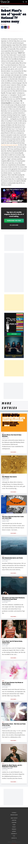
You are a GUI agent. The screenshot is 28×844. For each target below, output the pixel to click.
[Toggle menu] (26, 2)
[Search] (23, 1)
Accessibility (14, 833)
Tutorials (14, 812)
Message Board (14, 814)
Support (14, 831)
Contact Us (14, 838)
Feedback (14, 829)
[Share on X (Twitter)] (5, 27)
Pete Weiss (4, 24)
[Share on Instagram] (8, 27)
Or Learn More (14, 225)
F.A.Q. (14, 835)
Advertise (14, 820)
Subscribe (14, 822)
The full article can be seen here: (9, 145)
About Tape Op (14, 818)
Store (14, 824)
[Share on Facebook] (2, 27)
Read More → (14, 452)
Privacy (14, 826)
